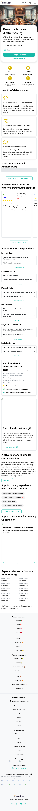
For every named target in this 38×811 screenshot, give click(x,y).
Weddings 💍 (19, 688)
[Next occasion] (34, 545)
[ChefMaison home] (19, 796)
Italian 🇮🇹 (19, 620)
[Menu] (35, 2)
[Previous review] (3, 214)
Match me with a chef (19, 709)
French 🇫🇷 (19, 628)
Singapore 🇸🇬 (24, 771)
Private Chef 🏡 (19, 658)
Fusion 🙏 (19, 646)
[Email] (26, 804)
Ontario (3, 608)
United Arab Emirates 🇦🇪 (20, 771)
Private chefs (25, 606)
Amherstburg (13, 608)
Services (15, 606)
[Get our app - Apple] (13, 761)
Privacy (19, 750)
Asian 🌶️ (19, 638)
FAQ (19, 738)
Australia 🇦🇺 (21, 771)
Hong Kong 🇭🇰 (23, 771)
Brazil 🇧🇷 (22, 771)
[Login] (30, 2)
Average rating (28, 74)
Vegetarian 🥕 (19, 642)
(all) (25, 617)
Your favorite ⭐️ (19, 650)
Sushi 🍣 (19, 624)
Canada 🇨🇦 (16, 771)
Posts (19, 717)
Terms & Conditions (19, 746)
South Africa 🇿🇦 (18, 771)
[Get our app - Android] (24, 761)
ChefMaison (5, 606)
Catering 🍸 (19, 663)
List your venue (19, 754)
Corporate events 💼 (19, 667)
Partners (19, 726)
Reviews (19, 721)
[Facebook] (17, 804)
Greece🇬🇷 (14, 771)
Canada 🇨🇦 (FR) (17, 771)
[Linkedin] (21, 804)
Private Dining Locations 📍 (19, 684)
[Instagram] (12, 804)
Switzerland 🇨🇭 (15, 771)
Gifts (19, 713)
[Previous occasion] (3, 545)
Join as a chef (19, 734)
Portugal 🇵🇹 (13, 771)
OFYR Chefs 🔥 (19, 680)
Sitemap (19, 742)
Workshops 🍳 (19, 671)
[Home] (6, 2)
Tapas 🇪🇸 (19, 633)
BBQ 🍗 (19, 676)
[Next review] (34, 214)
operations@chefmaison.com (20, 701)
